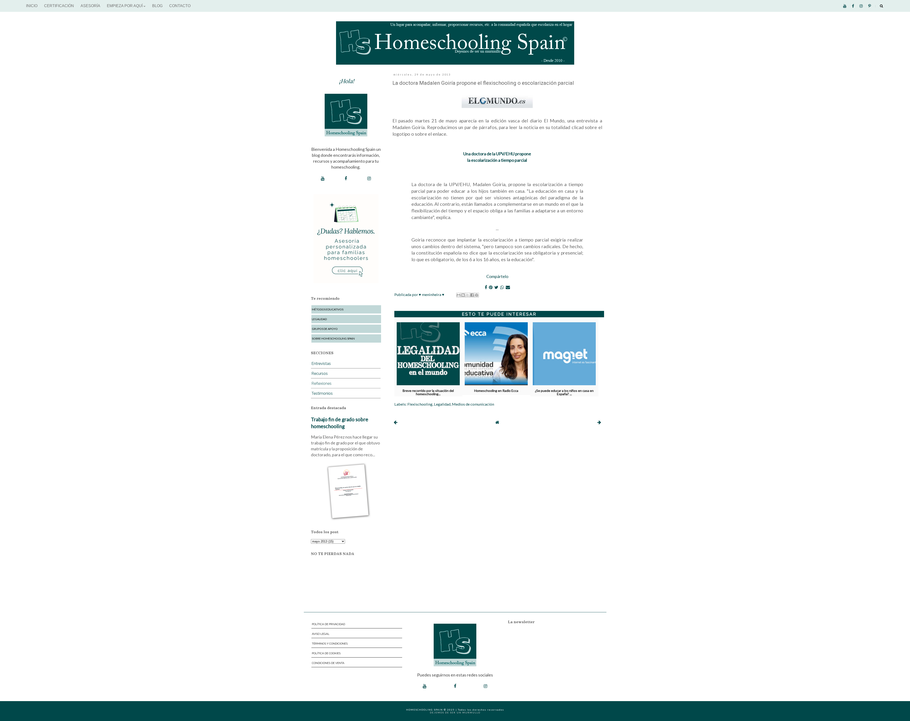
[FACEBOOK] (346, 178)
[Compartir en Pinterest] (476, 295)
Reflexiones (321, 383)
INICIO (31, 6)
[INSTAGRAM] (369, 178)
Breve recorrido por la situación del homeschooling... (428, 391)
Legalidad (442, 404)
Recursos (319, 373)
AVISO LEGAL (320, 634)
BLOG (157, 6)
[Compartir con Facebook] (472, 295)
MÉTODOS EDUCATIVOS (327, 309)
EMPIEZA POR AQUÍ (125, 6)
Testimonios (322, 393)
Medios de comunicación (473, 404)
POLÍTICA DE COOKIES (326, 653)
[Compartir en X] (467, 295)
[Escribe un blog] (463, 295)
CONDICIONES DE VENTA (328, 663)
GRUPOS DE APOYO (325, 329)
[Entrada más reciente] (395, 422)
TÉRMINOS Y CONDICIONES (330, 643)
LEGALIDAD (319, 319)
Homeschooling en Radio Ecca (496, 390)
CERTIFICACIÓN (59, 6)
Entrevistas (321, 363)
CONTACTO (180, 6)
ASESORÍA (90, 6)
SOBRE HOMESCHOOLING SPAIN (333, 338)
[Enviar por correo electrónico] (458, 295)
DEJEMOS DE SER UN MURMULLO (455, 712)
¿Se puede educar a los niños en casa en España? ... (564, 391)
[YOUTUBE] (322, 178)
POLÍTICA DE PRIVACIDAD (328, 624)
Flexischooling (419, 404)
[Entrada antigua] (599, 422)
